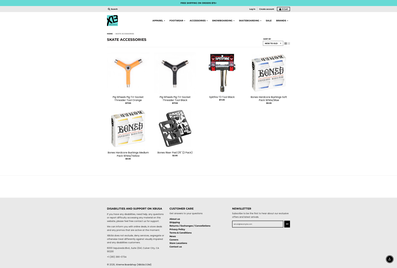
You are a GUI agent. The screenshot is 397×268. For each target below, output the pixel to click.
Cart (285, 9)
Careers (174, 239)
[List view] (289, 43)
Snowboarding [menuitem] (222, 20)
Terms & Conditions (181, 232)
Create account (266, 9)
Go (287, 224)
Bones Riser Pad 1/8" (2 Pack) (175, 152)
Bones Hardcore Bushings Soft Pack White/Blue (269, 98)
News (173, 236)
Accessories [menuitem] (198, 20)
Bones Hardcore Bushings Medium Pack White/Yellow (128, 154)
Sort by (267, 39)
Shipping (175, 222)
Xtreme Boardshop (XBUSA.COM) (134, 264)
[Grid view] (285, 43)
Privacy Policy (177, 229)
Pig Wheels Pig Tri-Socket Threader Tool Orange (128, 98)
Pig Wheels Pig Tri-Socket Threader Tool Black (175, 98)
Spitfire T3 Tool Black (222, 97)
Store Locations (178, 243)
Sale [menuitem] (269, 20)
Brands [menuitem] (281, 20)
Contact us (176, 246)
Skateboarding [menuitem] (249, 20)
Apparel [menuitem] (157, 20)
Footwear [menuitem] (176, 20)
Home (110, 34)
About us (175, 219)
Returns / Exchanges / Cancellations (190, 225)
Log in (252, 9)
